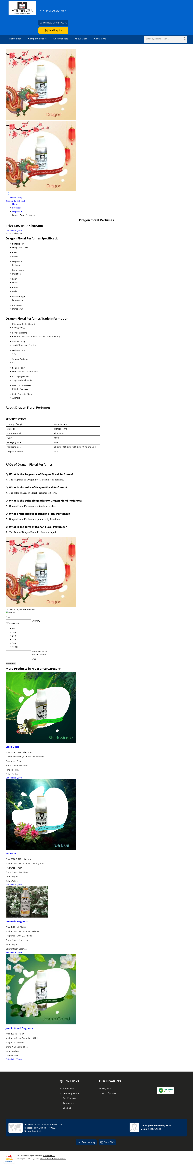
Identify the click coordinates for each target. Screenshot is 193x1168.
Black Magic (12, 746)
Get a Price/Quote (14, 230)
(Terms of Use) (49, 1155)
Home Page (15, 38)
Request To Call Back (15, 201)
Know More (81, 38)
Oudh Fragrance (109, 1093)
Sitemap (67, 1107)
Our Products (60, 38)
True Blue (11, 853)
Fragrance (17, 211)
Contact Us (100, 38)
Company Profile (37, 38)
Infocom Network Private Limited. (53, 1159)
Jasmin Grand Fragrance (19, 1028)
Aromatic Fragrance (17, 921)
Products (16, 207)
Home (15, 204)
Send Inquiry (55, 30)
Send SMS (109, 1142)
